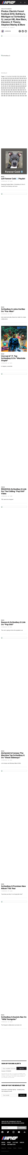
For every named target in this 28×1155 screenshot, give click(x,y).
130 (16, 93)
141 (16, 95)
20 (6, 78)
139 (11, 95)
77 (7, 86)
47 (4, 82)
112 (2, 91)
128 (11, 93)
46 (2, 82)
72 (23, 84)
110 (23, 90)
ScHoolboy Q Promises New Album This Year (13, 887)
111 (25, 90)
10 (15, 76)
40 (16, 80)
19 (5, 78)
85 (22, 86)
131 (18, 93)
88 (2, 88)
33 (3, 80)
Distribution (11, 1144)
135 (2, 95)
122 (24, 91)
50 (9, 82)
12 (18, 76)
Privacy (9, 1148)
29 (22, 78)
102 (4, 90)
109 (21, 90)
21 (8, 78)
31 (26, 78)
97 (18, 88)
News (2, 884)
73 (25, 84)
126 (7, 93)
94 (13, 88)
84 (20, 86)
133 (23, 93)
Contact (20, 1148)
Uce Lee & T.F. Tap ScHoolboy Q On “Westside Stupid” (13, 358)
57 (21, 82)
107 (16, 90)
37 (10, 80)
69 (18, 84)
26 (17, 78)
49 (8, 82)
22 (10, 78)
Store (3, 1144)
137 (7, 95)
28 (20, 78)
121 (21, 91)
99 (22, 88)
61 (3, 84)
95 (14, 88)
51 (11, 82)
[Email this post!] (26, 31)
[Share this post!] (20, 31)
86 (24, 86)
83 (18, 86)
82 (16, 86)
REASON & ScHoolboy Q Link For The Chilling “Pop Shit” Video (13, 491)
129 (14, 93)
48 (6, 82)
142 (18, 95)
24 (13, 78)
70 (20, 84)
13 (20, 76)
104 (9, 90)
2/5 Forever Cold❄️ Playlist (13, 179)
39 (14, 80)
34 (5, 80)
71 (22, 84)
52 (13, 82)
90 (5, 88)
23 (11, 78)
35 (7, 80)
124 (2, 93)
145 (26, 95)
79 (11, 86)
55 (18, 82)
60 (2, 84)
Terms (14, 1148)
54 (16, 82)
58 (23, 82)
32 (1, 80)
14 (21, 76)
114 (6, 91)
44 (23, 80)
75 (3, 86)
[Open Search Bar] (21, 2)
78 (9, 86)
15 (23, 76)
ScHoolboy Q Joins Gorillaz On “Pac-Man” (13, 310)
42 (19, 80)
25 (15, 78)
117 (13, 91)
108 (18, 90)
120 (19, 91)
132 (20, 93)
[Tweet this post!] (23, 31)
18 (3, 78)
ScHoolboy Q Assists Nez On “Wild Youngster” (13, 1018)
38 (12, 80)
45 (25, 80)
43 (21, 80)
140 (14, 95)
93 (11, 88)
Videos (3, 487)
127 (9, 93)
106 (14, 90)
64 (9, 84)
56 (20, 82)
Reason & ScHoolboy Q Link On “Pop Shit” (13, 623)
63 (7, 84)
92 (9, 88)
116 (10, 91)
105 (11, 90)
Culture (15, 1142)
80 (13, 86)
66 (12, 84)
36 (9, 80)
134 (25, 93)
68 (16, 84)
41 (18, 80)
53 (14, 82)
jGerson (8, 31)
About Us (3, 1148)
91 (7, 88)
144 (23, 95)
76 (5, 86)
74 (2, 86)
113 (4, 91)
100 (24, 88)
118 (15, 91)
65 (11, 84)
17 (1, 78)
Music (2, 176)
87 (25, 86)
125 (4, 93)
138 (9, 95)
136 (4, 95)
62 (5, 84)
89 (3, 88)
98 (20, 88)
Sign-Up (21, 1068)
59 (25, 82)
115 (8, 91)
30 (24, 78)
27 (19, 78)
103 (7, 90)
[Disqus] (14, 124)
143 (21, 95)
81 (14, 86)
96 (16, 88)
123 (26, 91)
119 (17, 91)
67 (14, 84)
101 (2, 90)
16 (25, 76)
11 (17, 76)
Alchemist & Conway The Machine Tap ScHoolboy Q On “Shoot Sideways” (13, 755)
